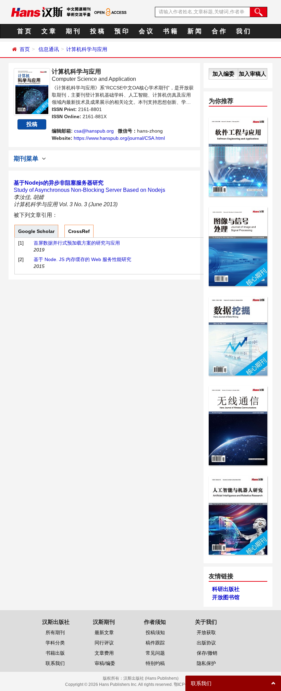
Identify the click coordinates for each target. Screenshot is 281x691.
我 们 (243, 31)
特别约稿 (155, 663)
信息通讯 (48, 49)
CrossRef (79, 231)
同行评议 (104, 642)
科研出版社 (226, 589)
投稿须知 (155, 632)
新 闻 (194, 31)
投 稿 (97, 31)
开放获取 (206, 632)
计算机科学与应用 (86, 49)
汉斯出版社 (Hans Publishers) (151, 678)
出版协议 (206, 642)
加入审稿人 (252, 74)
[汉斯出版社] (36, 11)
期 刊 (73, 31)
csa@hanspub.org (94, 131)
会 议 (146, 31)
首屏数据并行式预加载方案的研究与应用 (77, 243)
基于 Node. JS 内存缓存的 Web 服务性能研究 (82, 259)
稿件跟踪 (155, 642)
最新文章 (104, 632)
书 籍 (170, 31)
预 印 (121, 31)
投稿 (31, 124)
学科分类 (55, 642)
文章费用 (104, 653)
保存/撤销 (207, 653)
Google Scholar (36, 231)
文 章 (48, 31)
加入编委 (223, 74)
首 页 (24, 31)
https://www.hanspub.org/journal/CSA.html (119, 138)
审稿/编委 (105, 663)
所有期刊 (55, 632)
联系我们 (55, 663)
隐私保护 (206, 663)
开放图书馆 (226, 597)
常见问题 (155, 653)
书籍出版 (55, 653)
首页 (25, 49)
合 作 (219, 31)
